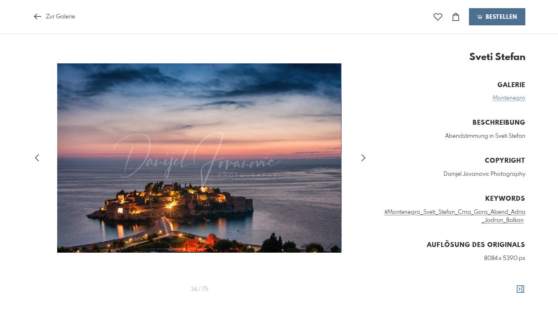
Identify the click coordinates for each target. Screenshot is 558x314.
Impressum (479, 306)
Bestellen (500, 17)
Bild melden (511, 295)
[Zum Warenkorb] (456, 16)
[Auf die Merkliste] (438, 16)
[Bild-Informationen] (520, 289)
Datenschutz (511, 306)
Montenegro (509, 98)
